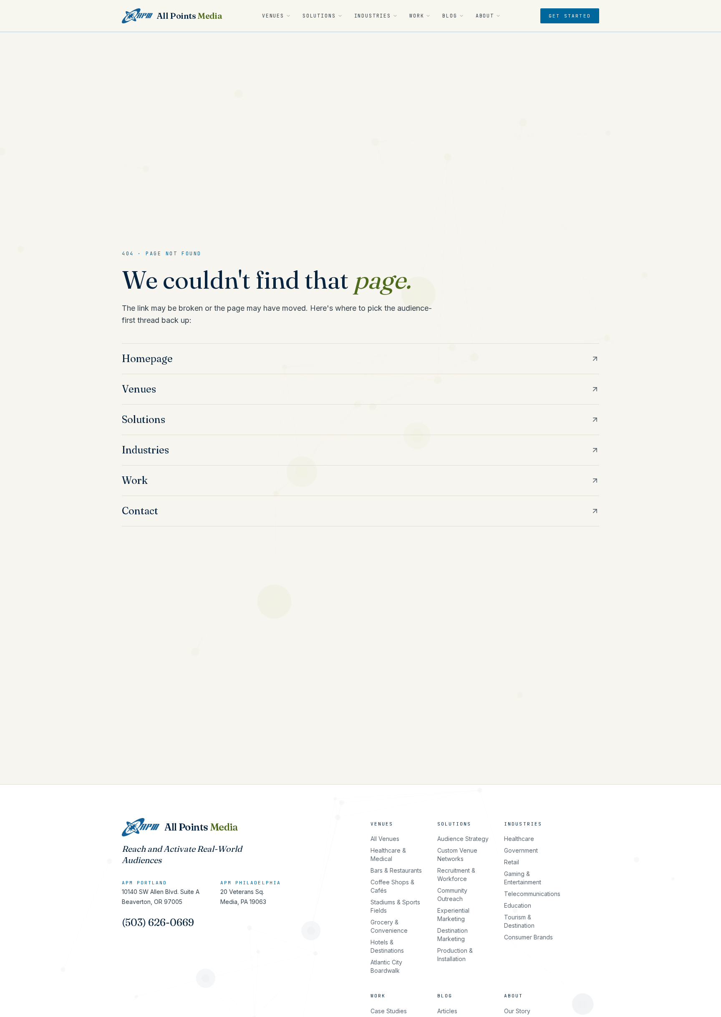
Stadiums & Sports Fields (395, 906)
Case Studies (389, 1010)
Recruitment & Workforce (456, 874)
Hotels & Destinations (387, 946)
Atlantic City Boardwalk (386, 966)
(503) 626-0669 (158, 922)
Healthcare (519, 838)
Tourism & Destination (519, 921)
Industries (372, 16)
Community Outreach (452, 894)
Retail (511, 862)
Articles (447, 1010)
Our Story (517, 1010)
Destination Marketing (452, 934)
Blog (449, 16)
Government (521, 850)
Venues (273, 16)
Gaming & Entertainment (522, 878)
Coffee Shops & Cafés (392, 886)
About (485, 16)
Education (517, 905)
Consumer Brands (528, 937)
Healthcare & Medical (388, 854)
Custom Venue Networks (457, 854)
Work (416, 16)
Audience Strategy (463, 838)
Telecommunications (532, 893)
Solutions (319, 16)
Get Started (570, 16)
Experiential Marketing (453, 914)
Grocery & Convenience (389, 926)
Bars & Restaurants (396, 870)
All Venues (385, 838)
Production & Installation (455, 954)
